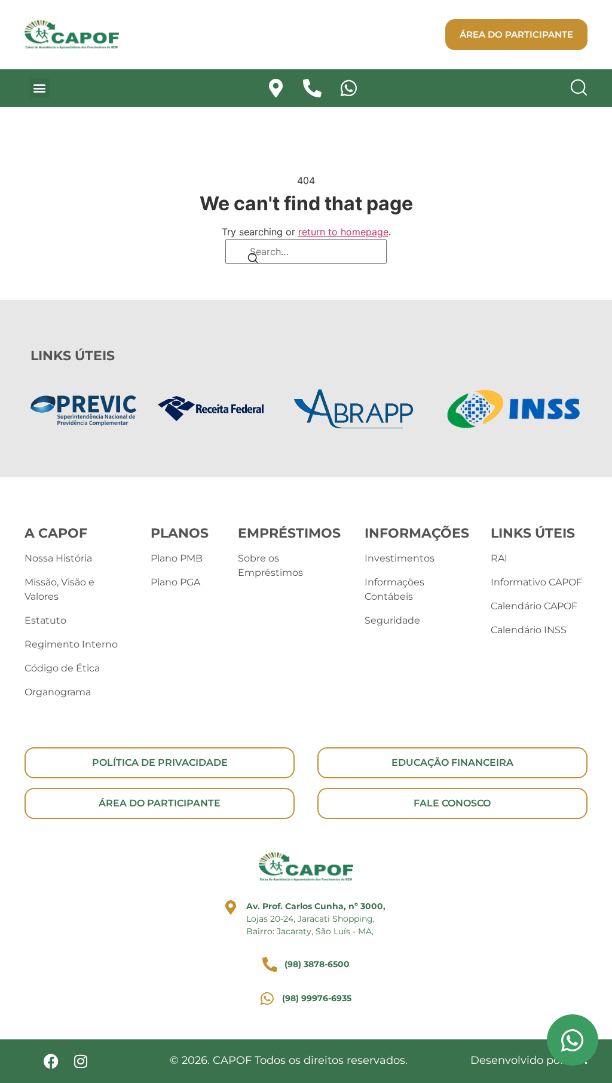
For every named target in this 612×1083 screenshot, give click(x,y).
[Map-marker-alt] (276, 88)
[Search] (253, 259)
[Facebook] (51, 1061)
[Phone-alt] (312, 88)
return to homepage (343, 232)
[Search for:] (306, 251)
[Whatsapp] (348, 88)
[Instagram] (81, 1061)
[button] (40, 88)
